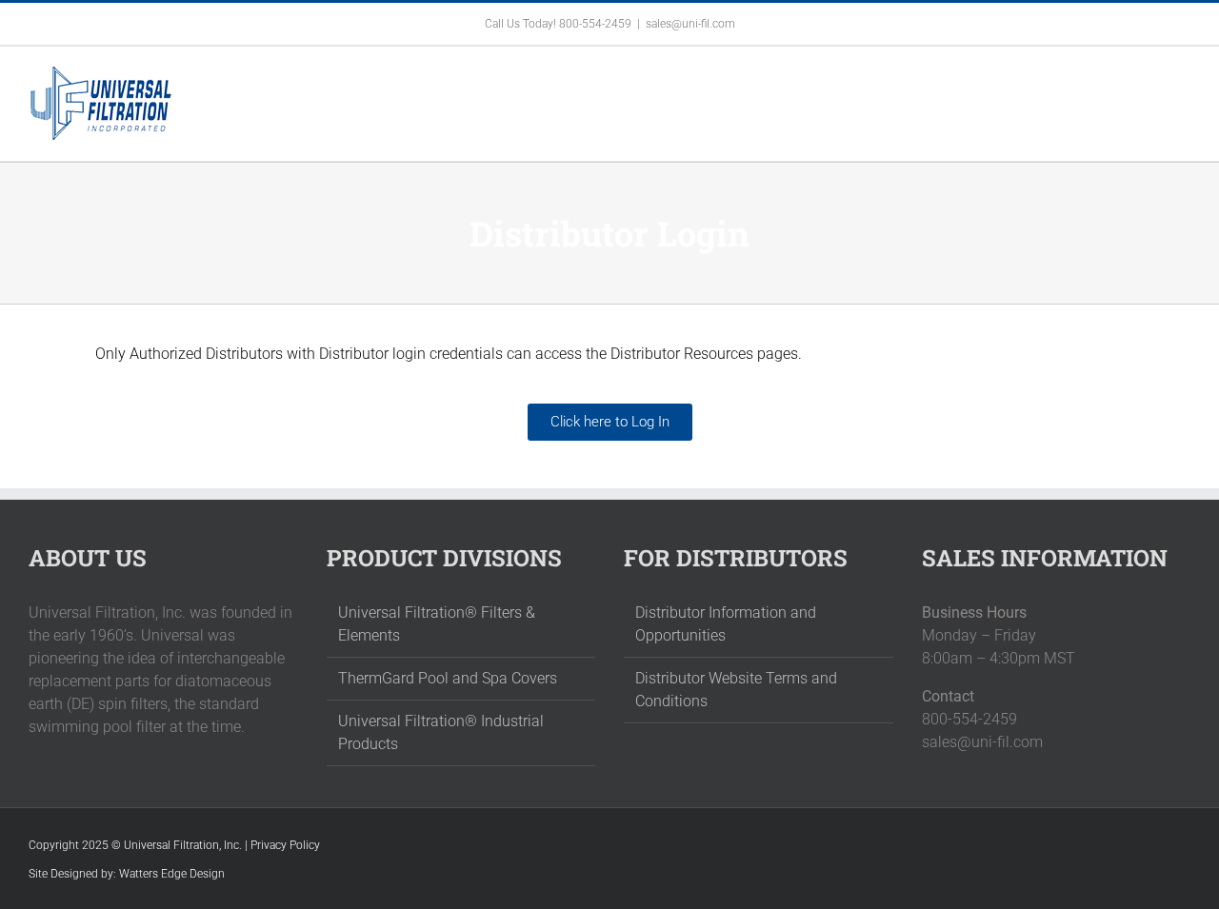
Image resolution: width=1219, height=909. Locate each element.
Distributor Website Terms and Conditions (736, 689)
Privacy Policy (285, 845)
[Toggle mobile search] (1148, 76)
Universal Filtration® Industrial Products (441, 732)
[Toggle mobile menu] (1182, 76)
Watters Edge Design (172, 873)
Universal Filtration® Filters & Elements (436, 623)
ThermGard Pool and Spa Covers (447, 678)
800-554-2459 (595, 23)
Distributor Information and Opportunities (725, 623)
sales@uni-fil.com (690, 23)
